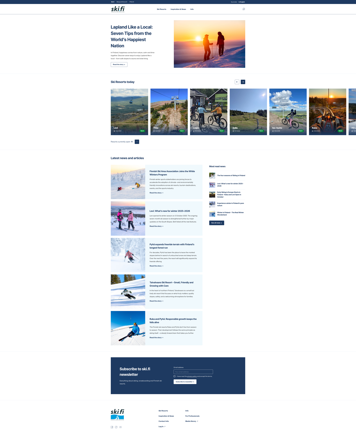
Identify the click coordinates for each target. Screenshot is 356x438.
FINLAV (132, 2)
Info (192, 9)
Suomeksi (234, 2)
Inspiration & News (178, 9)
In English (242, 2)
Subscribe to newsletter (184, 382)
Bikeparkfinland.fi (122, 2)
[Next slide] (243, 82)
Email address (178, 367)
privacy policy (192, 376)
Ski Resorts (161, 9)
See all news (215, 223)
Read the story (118, 64)
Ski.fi (112, 2)
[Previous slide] (237, 82)
